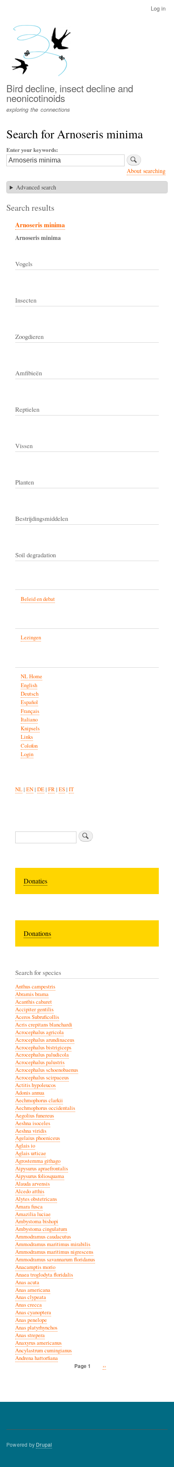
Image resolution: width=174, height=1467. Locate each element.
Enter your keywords (31, 150)
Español (29, 702)
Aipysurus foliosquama (39, 1176)
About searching (146, 171)
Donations (37, 933)
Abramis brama (32, 994)
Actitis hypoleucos (35, 1085)
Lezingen (31, 637)
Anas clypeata (30, 1297)
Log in (158, 8)
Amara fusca (29, 1206)
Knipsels (30, 728)
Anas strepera (30, 1335)
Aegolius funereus (34, 1115)
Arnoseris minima (40, 224)
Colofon (29, 745)
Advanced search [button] (36, 187)
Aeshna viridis (30, 1130)
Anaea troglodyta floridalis (44, 1274)
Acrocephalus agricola (39, 1032)
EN (29, 789)
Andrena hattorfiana (36, 1358)
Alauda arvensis (32, 1183)
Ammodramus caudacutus (43, 1236)
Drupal (44, 1444)
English (29, 685)
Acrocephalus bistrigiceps (43, 1047)
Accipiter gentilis (34, 1009)
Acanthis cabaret (33, 1001)
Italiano (29, 719)
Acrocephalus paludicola (42, 1054)
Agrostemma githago (37, 1160)
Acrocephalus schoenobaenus (46, 1069)
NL (18, 789)
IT (71, 789)
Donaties (35, 880)
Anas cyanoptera (33, 1312)
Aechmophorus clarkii (39, 1100)
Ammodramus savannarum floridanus (55, 1259)
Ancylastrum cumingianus (43, 1350)
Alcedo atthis (29, 1191)
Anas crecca (28, 1304)
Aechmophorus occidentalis (45, 1108)
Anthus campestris (35, 986)
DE (40, 789)
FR (51, 789)
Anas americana (32, 1290)
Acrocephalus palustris (40, 1062)
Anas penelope (31, 1320)
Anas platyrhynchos (36, 1327)
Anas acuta (27, 1282)
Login (27, 754)
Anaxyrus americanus (38, 1342)
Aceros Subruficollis (37, 1017)
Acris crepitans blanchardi (43, 1024)
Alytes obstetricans (36, 1199)
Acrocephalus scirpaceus (42, 1077)
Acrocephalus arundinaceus (44, 1039)
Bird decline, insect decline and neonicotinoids (69, 92)
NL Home (31, 676)
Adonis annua (29, 1092)
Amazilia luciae (33, 1214)
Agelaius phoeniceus (37, 1138)
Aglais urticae (30, 1153)
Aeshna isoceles (32, 1123)
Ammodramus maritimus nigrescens (54, 1251)
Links (27, 736)
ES (62, 789)
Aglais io (25, 1145)
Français (30, 711)
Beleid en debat (38, 599)
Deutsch (29, 693)
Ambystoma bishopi (36, 1221)
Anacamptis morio (35, 1267)
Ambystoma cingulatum (41, 1229)
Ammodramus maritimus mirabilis (52, 1244)
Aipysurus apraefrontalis (41, 1168)
